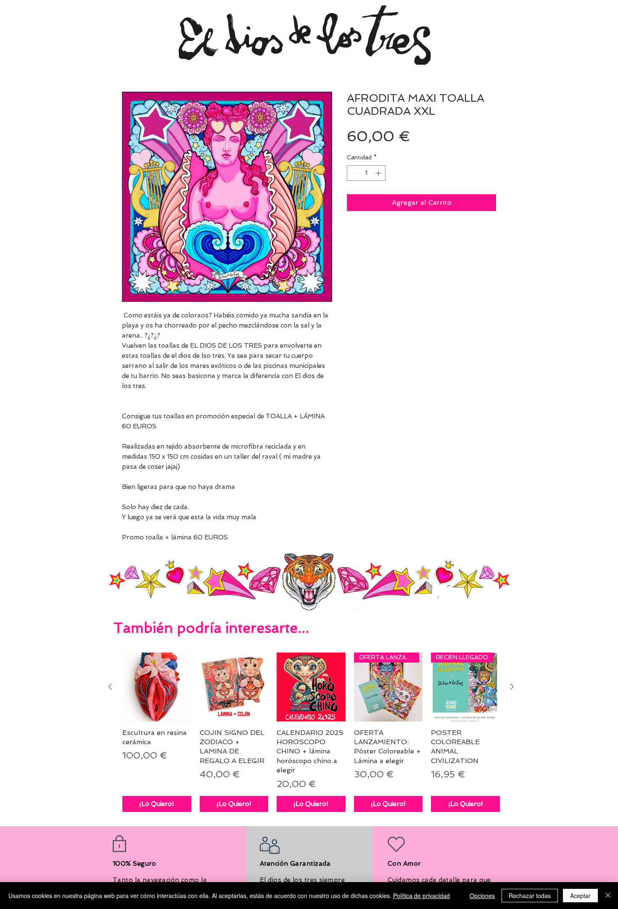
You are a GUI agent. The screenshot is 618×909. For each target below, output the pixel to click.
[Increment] (379, 173)
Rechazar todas (530, 895)
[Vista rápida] (156, 687)
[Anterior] (110, 687)
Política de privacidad (421, 895)
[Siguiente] (512, 687)
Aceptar (580, 895)
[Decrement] (353, 173)
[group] (311, 732)
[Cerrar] (608, 895)
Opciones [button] (482, 895)
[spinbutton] (366, 173)
